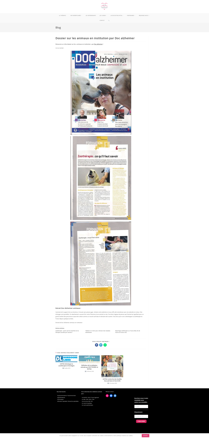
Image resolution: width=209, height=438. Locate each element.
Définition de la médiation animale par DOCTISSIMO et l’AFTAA (89, 367)
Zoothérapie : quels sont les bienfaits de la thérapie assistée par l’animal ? (67, 331)
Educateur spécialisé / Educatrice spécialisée (67, 401)
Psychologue (60, 399)
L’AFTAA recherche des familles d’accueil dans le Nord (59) (112, 380)
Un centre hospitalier (87, 403)
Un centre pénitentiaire (87, 405)
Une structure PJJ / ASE (87, 401)
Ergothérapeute (61, 397)
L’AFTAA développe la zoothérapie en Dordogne (66, 365)
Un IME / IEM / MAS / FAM (88, 399)
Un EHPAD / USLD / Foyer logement (90, 397)
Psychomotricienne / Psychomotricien (66, 395)
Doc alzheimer (98, 44)
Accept (145, 435)
